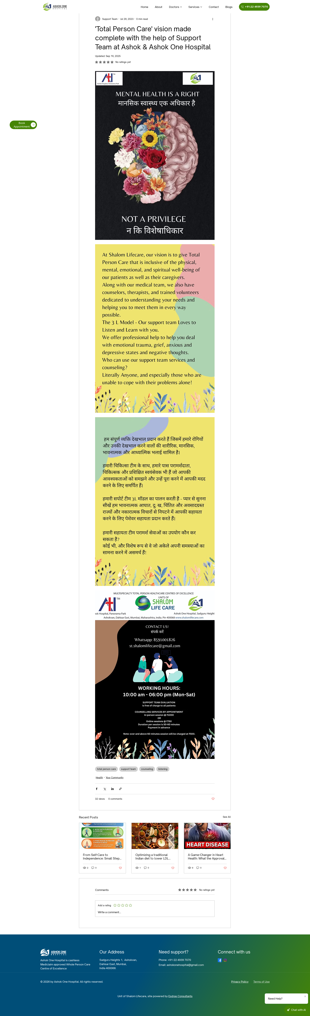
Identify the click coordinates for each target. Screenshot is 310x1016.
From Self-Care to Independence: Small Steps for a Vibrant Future (102, 856)
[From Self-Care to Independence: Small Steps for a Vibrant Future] (102, 836)
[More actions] (213, 19)
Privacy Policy (239, 981)
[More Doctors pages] (181, 7)
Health (99, 777)
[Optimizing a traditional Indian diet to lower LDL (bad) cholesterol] (155, 836)
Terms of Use (261, 981)
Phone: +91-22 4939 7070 (175, 960)
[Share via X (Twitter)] (104, 788)
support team (128, 769)
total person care (106, 769)
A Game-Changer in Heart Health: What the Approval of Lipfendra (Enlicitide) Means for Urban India (206, 856)
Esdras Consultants (180, 996)
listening (162, 769)
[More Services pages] (201, 7)
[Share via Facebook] (96, 788)
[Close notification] (305, 996)
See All (227, 816)
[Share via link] (120, 788)
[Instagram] (225, 960)
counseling (147, 769)
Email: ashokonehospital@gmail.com (181, 965)
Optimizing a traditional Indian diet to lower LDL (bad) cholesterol (152, 856)
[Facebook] (220, 960)
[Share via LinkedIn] (112, 788)
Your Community (115, 777)
